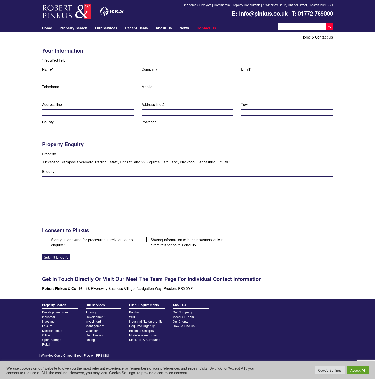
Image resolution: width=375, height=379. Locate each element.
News (184, 27)
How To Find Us (184, 326)
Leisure (47, 326)
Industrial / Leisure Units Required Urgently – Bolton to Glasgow (145, 326)
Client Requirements (144, 304)
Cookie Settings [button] (330, 370)
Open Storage (51, 339)
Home (47, 27)
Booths (134, 312)
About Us (164, 27)
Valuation (92, 330)
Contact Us (206, 27)
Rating (90, 339)
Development (95, 316)
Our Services (106, 27)
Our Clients (180, 321)
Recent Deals (136, 27)
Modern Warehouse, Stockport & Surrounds (144, 337)
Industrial (48, 316)
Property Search (74, 27)
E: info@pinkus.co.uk (260, 13)
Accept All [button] (358, 370)
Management (95, 326)
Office (46, 335)
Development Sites (55, 312)
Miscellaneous (52, 330)
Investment (49, 321)
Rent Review (95, 335)
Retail (46, 344)
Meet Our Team (183, 316)
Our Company (182, 312)
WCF (132, 316)
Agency (91, 312)
